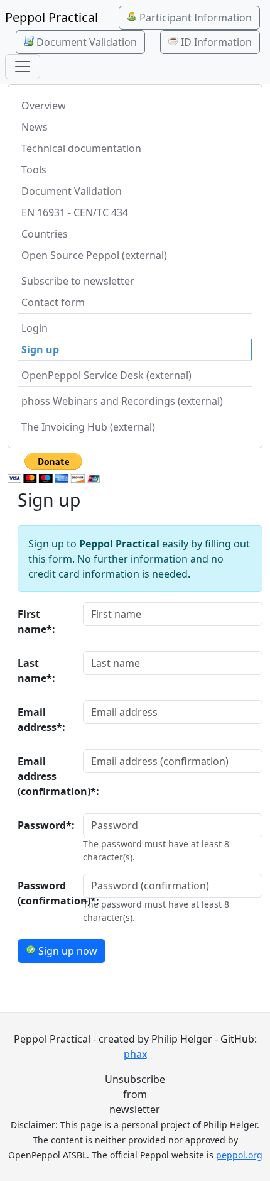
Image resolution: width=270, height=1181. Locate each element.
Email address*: (41, 719)
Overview (43, 106)
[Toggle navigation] (22, 66)
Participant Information (194, 18)
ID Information (215, 42)
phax (135, 1054)
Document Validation (85, 42)
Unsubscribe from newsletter (135, 1094)
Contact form (53, 302)
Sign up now (66, 951)
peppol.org (239, 1155)
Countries (44, 234)
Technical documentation (81, 148)
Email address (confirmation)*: (46, 776)
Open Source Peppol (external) (94, 255)
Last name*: (36, 670)
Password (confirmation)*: (46, 893)
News (34, 127)
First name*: (36, 621)
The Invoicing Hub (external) (88, 427)
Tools (33, 170)
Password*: (46, 825)
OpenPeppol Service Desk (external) (106, 375)
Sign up (40, 349)
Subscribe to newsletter (77, 281)
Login (34, 328)
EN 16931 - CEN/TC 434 (74, 212)
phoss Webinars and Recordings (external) (122, 401)
